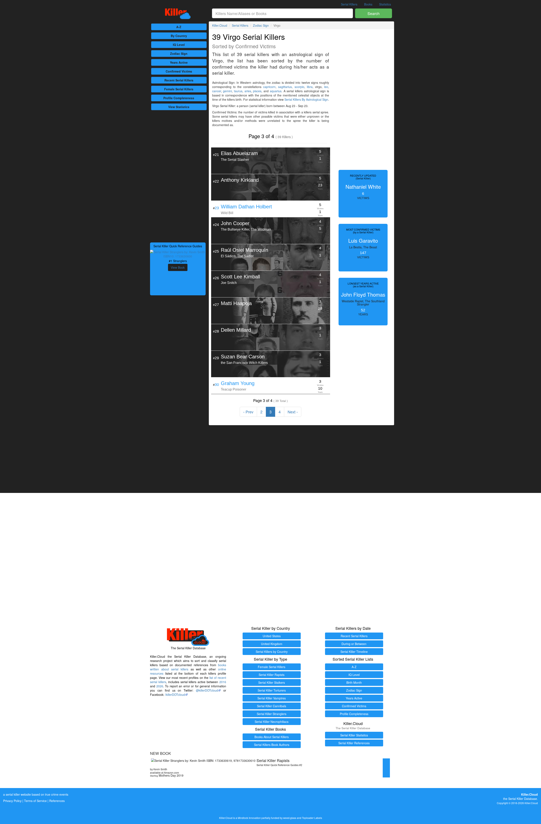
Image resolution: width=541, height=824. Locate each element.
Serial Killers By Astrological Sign (306, 99)
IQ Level (179, 45)
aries (248, 91)
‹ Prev (248, 411)
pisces (257, 91)
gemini (227, 91)
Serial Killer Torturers (272, 690)
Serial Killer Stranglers (271, 714)
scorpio (299, 87)
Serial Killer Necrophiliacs (271, 721)
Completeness (178, 98)
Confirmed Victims (354, 706)
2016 (222, 682)
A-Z (178, 27)
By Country (179, 36)
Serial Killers (349, 4)
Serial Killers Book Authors (271, 745)
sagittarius (285, 87)
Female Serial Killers (271, 667)
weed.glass (289, 818)
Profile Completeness (354, 714)
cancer (216, 91)
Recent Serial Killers (354, 636)
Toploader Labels (312, 818)
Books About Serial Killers (271, 737)
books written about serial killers (188, 667)
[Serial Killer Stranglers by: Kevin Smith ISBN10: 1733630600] (178, 254)
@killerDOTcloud (207, 690)
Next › (293, 411)
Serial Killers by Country (272, 651)
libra (310, 87)
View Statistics (178, 107)
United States (272, 636)
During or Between (354, 644)
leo (326, 87)
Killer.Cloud (219, 25)
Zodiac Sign (178, 53)
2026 (159, 686)
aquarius (275, 91)
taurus (238, 91)
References (57, 801)
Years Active (179, 62)
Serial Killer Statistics (354, 735)
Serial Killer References (354, 743)
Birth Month (354, 682)
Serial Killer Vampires (271, 698)
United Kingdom (271, 644)
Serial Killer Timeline (354, 651)
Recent (178, 80)
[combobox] (282, 13)
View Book (178, 267)
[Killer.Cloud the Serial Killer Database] (178, 13)
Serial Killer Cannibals (271, 706)
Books (368, 4)
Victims (179, 71)
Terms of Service (35, 801)
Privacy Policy (12, 801)
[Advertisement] (178, 175)
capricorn (269, 87)
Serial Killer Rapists (271, 675)
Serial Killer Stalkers (271, 682)
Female (178, 89)
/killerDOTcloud (175, 694)
